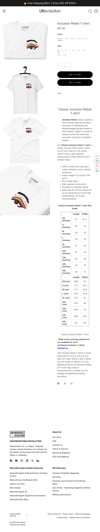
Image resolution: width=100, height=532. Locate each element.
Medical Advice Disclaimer (80, 517)
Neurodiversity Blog (19, 499)
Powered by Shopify (18, 525)
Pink (73, 38)
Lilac (67, 38)
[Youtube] (16, 460)
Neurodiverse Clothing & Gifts (23, 480)
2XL (78, 50)
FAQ (54, 441)
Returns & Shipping (61, 452)
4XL (59, 55)
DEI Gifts (56, 477)
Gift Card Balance (60, 456)
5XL (64, 55)
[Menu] (4, 11)
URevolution (21, 522)
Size (59, 46)
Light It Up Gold (17, 484)
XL (73, 50)
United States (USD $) (15, 515)
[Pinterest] (27, 460)
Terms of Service (60, 449)
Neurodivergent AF (18, 491)
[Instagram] (21, 460)
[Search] (90, 11)
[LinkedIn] (38, 460)
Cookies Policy (62, 517)
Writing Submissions (61, 494)
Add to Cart (75, 75)
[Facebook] (11, 460)
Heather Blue (83, 38)
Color (59, 34)
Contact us (57, 445)
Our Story (56, 437)
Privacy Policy (68, 514)
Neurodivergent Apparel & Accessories (27, 495)
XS (58, 50)
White (60, 38)
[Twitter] (32, 460)
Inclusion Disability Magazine (65, 473)
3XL (84, 50)
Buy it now (75, 82)
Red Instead (15, 487)
